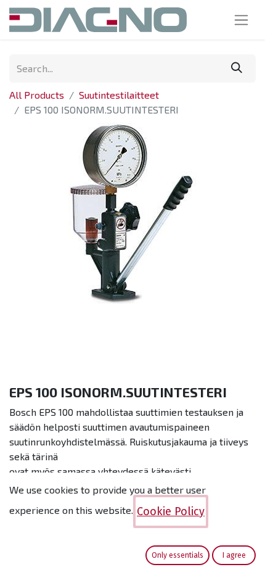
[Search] (237, 68)
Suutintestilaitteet (119, 95)
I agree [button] (234, 555)
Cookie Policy (171, 511)
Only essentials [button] (177, 555)
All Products (36, 95)
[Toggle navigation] (241, 20)
